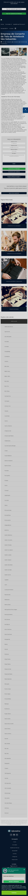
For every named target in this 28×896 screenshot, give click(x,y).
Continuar (14, 892)
